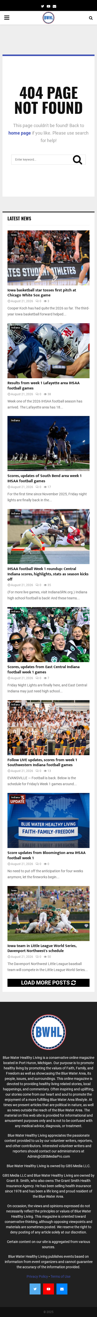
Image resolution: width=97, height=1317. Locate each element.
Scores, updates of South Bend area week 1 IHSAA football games (44, 479)
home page (19, 133)
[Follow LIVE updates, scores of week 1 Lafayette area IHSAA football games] (48, 350)
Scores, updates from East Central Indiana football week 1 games (43, 670)
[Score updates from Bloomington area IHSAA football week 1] (48, 820)
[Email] (61, 1288)
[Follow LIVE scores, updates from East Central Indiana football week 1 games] (48, 634)
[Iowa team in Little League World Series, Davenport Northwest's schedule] (48, 913)
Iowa (13, 234)
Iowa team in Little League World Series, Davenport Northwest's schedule (41, 949)
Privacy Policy (37, 1276)
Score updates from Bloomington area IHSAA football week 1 (46, 855)
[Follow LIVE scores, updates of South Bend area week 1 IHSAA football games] (48, 443)
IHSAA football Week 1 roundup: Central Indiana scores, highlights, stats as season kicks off (48, 574)
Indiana (15, 327)
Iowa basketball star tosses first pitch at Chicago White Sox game (41, 293)
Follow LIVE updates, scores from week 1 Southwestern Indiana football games (42, 763)
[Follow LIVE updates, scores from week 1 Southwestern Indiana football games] (48, 727)
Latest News (19, 218)
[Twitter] (35, 1288)
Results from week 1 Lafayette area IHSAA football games (43, 386)
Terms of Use (60, 1276)
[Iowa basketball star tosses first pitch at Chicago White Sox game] (48, 257)
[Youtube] (48, 1288)
